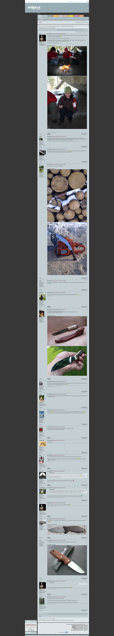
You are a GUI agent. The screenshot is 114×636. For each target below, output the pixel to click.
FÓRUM (72, 1)
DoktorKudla (41, 440)
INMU (40, 455)
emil (40, 164)
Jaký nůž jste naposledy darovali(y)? (67, 26)
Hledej (77, 22)
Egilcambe (41, 292)
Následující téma (85, 31)
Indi (40, 309)
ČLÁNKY (76, 1)
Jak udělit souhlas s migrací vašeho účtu (31, 625)
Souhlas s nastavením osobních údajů (72, 635)
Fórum (39, 13)
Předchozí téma (78, 31)
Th (39, 410)
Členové (85, 22)
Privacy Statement (34, 635)
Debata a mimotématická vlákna (53, 26)
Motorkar (41, 518)
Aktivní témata (81, 22)
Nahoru (40, 146)
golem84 (40, 426)
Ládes (40, 136)
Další (50, 27)
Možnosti (85, 29)
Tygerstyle (41, 471)
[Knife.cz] (34, 9)
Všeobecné (44, 26)
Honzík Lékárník (42, 487)
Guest (40, 616)
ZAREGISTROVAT (31, 1)
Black (40, 381)
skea (40, 33)
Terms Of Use (28, 635)
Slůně (40, 280)
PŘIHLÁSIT (37, 1)
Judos (40, 394)
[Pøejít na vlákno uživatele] (49, 133)
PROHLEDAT (68, 1)
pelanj (40, 540)
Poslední (53, 27)
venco (40, 149)
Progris (87, 635)
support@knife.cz (58, 635)
